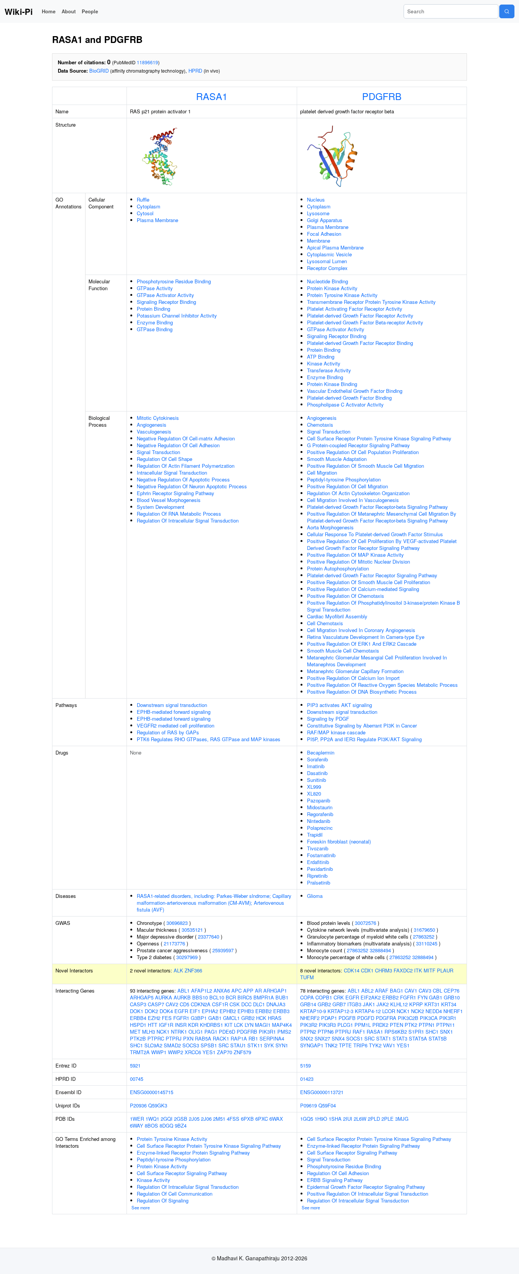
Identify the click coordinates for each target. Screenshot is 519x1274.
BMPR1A (263, 997)
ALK (178, 970)
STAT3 (399, 1038)
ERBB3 (281, 1011)
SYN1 (281, 1045)
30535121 (192, 929)
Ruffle (143, 199)
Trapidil (315, 834)
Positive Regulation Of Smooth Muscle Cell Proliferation (368, 582)
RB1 (253, 1038)
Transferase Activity (329, 370)
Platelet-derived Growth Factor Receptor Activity (360, 315)
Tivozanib (317, 848)
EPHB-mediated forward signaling (173, 711)
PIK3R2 (308, 1024)
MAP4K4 (282, 1024)
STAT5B (438, 1038)
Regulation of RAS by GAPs (168, 732)
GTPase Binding (154, 329)
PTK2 (411, 1024)
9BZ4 (181, 1125)
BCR (231, 997)
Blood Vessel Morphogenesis (169, 500)
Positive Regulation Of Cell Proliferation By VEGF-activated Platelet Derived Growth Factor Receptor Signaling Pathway (382, 544)
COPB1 (323, 997)
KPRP (416, 1004)
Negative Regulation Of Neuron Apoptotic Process (192, 486)
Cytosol (145, 213)
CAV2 (172, 1004)
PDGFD (365, 1017)
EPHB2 (228, 1011)
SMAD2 (172, 1045)
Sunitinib (316, 779)
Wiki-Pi (19, 11)
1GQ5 (306, 1118)
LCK (238, 1024)
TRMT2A (140, 1052)
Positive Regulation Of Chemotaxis (345, 595)
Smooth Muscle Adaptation (337, 458)
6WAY (136, 1125)
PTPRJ (174, 1038)
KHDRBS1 (211, 1024)
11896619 (147, 62)
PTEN (396, 1024)
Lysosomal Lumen (327, 261)
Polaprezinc (320, 827)
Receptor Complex (327, 268)
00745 (136, 1078)
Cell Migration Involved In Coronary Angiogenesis (361, 630)
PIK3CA (429, 1017)
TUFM (307, 977)
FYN (422, 997)
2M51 (219, 1118)
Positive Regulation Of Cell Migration (347, 486)
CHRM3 (383, 970)
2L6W (360, 1118)
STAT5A (418, 1038)
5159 (305, 1065)
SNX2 (306, 1038)
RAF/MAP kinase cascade (336, 732)
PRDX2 (380, 1024)
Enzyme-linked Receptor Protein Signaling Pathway (193, 1152)
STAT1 (383, 1038)
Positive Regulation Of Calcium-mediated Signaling (363, 589)
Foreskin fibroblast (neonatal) (339, 841)
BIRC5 (244, 997)
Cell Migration (322, 472)
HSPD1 (138, 1024)
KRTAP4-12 (368, 1011)
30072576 (365, 922)
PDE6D (227, 1031)
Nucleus (316, 199)
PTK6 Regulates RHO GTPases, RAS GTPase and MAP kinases (208, 739)
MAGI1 (263, 1024)
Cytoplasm (148, 206)
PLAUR (445, 970)
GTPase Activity (155, 288)
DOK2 (151, 1011)
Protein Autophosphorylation (338, 568)
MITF (429, 970)
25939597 (223, 950)
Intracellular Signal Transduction (172, 472)
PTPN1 (427, 1024)
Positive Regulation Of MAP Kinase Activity (355, 554)
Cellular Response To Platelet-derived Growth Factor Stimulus (375, 534)
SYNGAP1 (311, 1045)
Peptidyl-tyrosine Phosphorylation (344, 479)
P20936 (138, 1105)
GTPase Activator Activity (165, 295)
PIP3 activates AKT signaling (339, 704)
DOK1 (136, 1011)
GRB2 (248, 1017)
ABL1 (183, 990)
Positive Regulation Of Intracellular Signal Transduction (367, 1193)
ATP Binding (320, 356)
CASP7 (156, 1004)
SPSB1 (209, 1045)
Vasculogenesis (154, 431)
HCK (261, 1017)
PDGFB (347, 1017)
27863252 (423, 936)
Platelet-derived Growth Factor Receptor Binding (360, 342)
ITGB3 (354, 1004)
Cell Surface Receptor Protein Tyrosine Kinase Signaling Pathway (379, 438)
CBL (437, 990)
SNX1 (446, 1031)
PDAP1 (329, 1017)
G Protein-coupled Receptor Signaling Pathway (358, 445)
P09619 (308, 1105)
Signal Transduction (158, 452)
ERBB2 (263, 1011)
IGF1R (166, 1024)
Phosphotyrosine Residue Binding (174, 281)
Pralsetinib (318, 882)
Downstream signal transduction (172, 704)
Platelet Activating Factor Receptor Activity (354, 308)
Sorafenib (317, 759)
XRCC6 (193, 1052)
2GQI (166, 1118)
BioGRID (99, 70)
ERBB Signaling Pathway (335, 1179)
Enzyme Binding (155, 322)
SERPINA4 (272, 1038)
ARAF (381, 990)
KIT (229, 1024)
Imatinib (315, 766)
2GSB (180, 1118)
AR (258, 990)
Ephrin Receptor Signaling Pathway (175, 493)
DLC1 (259, 1004)
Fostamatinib (321, 855)
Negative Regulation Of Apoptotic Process (183, 479)
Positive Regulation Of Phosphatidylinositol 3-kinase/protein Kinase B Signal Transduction (383, 606)
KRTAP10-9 (313, 1011)
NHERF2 (310, 1017)
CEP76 (451, 990)
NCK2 (417, 1011)
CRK (339, 997)
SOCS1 (354, 1038)
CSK (234, 1004)
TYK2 (375, 1045)
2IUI (347, 1118)
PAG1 (210, 1031)
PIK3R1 (267, 1031)
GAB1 (215, 1017)
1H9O (321, 1118)
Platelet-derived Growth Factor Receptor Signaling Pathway (372, 575)
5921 (135, 1065)
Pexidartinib (320, 868)
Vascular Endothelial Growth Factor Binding (354, 390)
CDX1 (367, 970)
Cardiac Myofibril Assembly (337, 616)
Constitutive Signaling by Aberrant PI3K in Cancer (362, 725)
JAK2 (383, 1004)
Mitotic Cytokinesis (158, 417)
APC (236, 990)
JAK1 (369, 1004)
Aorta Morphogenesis (330, 527)
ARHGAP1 (275, 990)
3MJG (401, 1118)
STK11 (255, 1045)
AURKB (182, 997)
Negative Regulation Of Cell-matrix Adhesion (186, 438)
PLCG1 (345, 1024)
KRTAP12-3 (340, 1011)
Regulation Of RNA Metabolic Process (179, 513)
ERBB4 (138, 1017)
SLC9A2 (153, 1045)
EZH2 (154, 1017)
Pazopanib (318, 800)
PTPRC (155, 1038)
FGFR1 (181, 1017)
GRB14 (308, 1004)
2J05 (194, 1118)
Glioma (315, 895)
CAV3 (425, 990)
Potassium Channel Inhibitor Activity (177, 315)
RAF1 (359, 1031)
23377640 (208, 936)
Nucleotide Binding (327, 281)
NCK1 (163, 1031)
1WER (137, 1118)
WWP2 (175, 1052)
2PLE (387, 1118)
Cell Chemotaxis (325, 623)
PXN (188, 1038)
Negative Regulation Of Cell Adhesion (178, 445)
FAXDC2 (403, 970)
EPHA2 (210, 1011)
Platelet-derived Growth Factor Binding (349, 397)
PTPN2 (308, 1031)
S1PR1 (416, 1031)
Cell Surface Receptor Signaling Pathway (182, 1173)
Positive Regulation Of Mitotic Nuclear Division (358, 561)
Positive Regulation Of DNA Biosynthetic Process (362, 691)
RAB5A (203, 1038)
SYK (269, 1045)
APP (248, 990)
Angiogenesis (151, 424)
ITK (418, 970)
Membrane (318, 240)
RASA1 (212, 96)
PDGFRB (382, 96)
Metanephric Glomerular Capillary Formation (355, 671)
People (90, 11)
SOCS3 (190, 1045)
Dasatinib (317, 773)
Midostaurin (319, 807)
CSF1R (220, 1004)
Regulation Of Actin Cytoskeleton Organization (358, 493)
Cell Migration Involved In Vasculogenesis (353, 500)
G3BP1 (199, 1017)
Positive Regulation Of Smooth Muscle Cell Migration (365, 465)
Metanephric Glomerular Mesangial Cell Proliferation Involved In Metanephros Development (377, 661)
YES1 (209, 1052)
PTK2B (138, 1038)
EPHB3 (245, 1011)
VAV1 (389, 1045)
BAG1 (396, 990)
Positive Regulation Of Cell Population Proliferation (363, 452)
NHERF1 (453, 1011)
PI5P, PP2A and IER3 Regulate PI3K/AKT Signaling (364, 739)
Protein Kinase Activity (332, 288)
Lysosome (318, 213)
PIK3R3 (327, 1024)
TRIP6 (360, 1045)
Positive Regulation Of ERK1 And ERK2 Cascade (361, 643)
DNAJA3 (275, 1004)
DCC (246, 1004)
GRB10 (452, 997)
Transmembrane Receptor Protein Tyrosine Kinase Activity (371, 301)
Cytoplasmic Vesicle (329, 254)
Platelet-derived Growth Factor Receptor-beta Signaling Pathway (377, 506)
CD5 (184, 1004)
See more (140, 1207)
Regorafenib (320, 814)
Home (48, 11)
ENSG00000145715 (151, 1092)
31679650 (424, 929)
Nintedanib (318, 820)
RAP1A (239, 1038)
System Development (160, 506)
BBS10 (200, 997)
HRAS (275, 1017)
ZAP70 (224, 1052)
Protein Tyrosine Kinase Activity (342, 295)
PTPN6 (326, 1031)
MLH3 (148, 1031)
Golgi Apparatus (324, 220)
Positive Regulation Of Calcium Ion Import (353, 677)
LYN (249, 1024)
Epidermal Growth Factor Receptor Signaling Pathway (366, 1186)
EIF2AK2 (371, 997)
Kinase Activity (323, 363)
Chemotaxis (320, 424)
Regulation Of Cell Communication (174, 1193)
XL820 (314, 793)
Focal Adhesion (324, 233)
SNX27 (322, 1038)
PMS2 (284, 1031)
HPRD (195, 70)
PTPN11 (445, 1024)
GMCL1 (231, 1017)
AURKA (163, 997)
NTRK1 (179, 1031)
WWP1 (158, 1052)
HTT (152, 1024)
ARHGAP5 (141, 997)
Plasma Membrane (157, 220)
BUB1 (281, 997)
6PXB (247, 1118)
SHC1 (136, 1045)
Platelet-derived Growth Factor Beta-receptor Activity (365, 322)
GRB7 (339, 1004)
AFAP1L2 (201, 990)
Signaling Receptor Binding (166, 301)
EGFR (181, 1011)
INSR (181, 1024)
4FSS (233, 1118)
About (69, 11)
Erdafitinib (318, 862)
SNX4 (338, 1038)
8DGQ (166, 1125)
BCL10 (216, 997)
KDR (193, 1024)
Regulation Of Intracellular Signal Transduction (188, 520)
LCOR (388, 1011)
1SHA (335, 1118)
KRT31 (432, 1004)
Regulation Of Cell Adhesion (338, 1173)
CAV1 (411, 990)
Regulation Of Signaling (162, 1200)
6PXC (261, 1118)
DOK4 (166, 1011)
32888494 (380, 950)
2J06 (206, 1118)
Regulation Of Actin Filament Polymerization (185, 465)
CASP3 (138, 1004)
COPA (307, 997)
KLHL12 (399, 1004)
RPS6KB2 (396, 1031)
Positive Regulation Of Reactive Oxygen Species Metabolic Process (382, 684)
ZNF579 (242, 1052)
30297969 (187, 957)
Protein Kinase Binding (332, 384)
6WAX (276, 1118)
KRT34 (448, 1004)
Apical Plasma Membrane (335, 247)
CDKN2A (200, 1004)
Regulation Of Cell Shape (164, 458)
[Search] (506, 11)
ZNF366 (193, 970)
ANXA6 (222, 990)
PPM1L (362, 1024)
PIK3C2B (408, 1017)
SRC (223, 1045)
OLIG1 (195, 1031)
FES (167, 1017)
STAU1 (238, 1045)
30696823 (177, 922)
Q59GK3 (157, 1105)
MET (135, 1031)
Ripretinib (317, 875)
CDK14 (351, 970)
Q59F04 (327, 1105)
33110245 (426, 943)
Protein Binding (153, 308)
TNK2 (331, 1045)
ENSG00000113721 (321, 1092)
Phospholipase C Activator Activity (345, 404)
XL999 (314, 786)
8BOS (151, 1125)
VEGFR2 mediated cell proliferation (175, 725)
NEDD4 (434, 1011)
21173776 (174, 943)
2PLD (374, 1118)
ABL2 (367, 990)
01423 (306, 1078)
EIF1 (195, 1011)
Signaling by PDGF (328, 718)
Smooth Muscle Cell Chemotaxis (343, 650)
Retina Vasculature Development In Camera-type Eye (365, 636)
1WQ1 (152, 1118)
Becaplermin (320, 752)
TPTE (345, 1045)
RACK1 (221, 1038)
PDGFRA (386, 1017)
